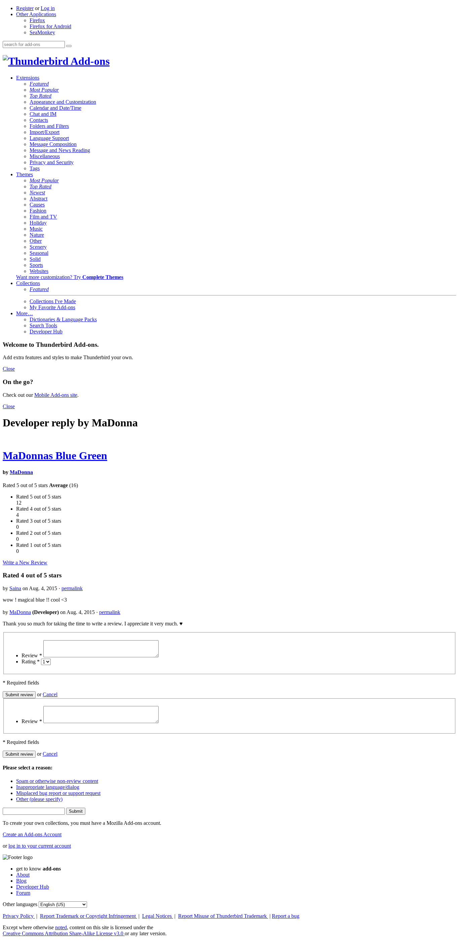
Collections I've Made (53, 301)
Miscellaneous (45, 156)
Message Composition (53, 144)
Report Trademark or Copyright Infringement (88, 916)
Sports (36, 265)
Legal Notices (157, 916)
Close (9, 369)
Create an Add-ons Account (32, 834)
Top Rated (40, 96)
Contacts (39, 120)
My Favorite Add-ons (52, 307)
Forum (23, 893)
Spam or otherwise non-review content (57, 781)
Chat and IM (43, 114)
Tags (35, 168)
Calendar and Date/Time (55, 108)
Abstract (38, 198)
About (23, 875)
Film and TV (43, 217)
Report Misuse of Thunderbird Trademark (223, 916)
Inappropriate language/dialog (47, 787)
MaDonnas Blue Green (55, 456)
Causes (37, 204)
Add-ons (89, 61)
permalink (72, 588)
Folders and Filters (49, 126)
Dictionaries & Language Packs (63, 319)
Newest (37, 192)
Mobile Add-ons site (55, 395)
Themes (24, 174)
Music (36, 229)
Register (25, 8)
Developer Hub (46, 331)
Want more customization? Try (69, 277)
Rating (31, 661)
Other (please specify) (39, 799)
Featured (39, 84)
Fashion (38, 211)
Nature (37, 235)
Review (32, 655)
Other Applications (36, 14)
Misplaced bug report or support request (58, 793)
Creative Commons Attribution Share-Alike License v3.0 (64, 933)
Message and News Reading (60, 150)
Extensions (27, 78)
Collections (28, 283)
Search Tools (43, 325)
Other (36, 241)
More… (24, 313)
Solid (35, 259)
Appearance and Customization (63, 102)
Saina (15, 588)
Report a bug (285, 916)
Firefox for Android (50, 26)
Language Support (49, 138)
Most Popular (44, 90)
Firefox (37, 20)
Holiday (38, 223)
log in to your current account (39, 846)
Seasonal (39, 253)
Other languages (20, 904)
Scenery (38, 247)
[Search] (69, 46)
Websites (39, 271)
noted (61, 927)
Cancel (50, 694)
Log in (48, 8)
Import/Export (44, 132)
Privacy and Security (52, 162)
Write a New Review (25, 562)
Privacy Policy (19, 916)
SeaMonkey (42, 32)
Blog (21, 881)
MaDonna (21, 472)
